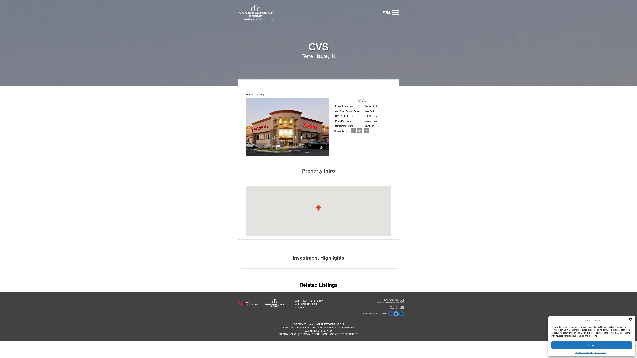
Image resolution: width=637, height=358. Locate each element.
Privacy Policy (600, 352)
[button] (630, 320)
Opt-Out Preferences (344, 334)
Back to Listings (256, 94)
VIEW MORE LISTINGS (381, 282)
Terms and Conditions (313, 334)
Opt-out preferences (584, 352)
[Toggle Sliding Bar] (390, 12)
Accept (592, 345)
